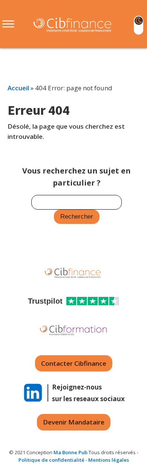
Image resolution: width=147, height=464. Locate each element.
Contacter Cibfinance (73, 363)
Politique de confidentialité (51, 459)
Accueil (18, 88)
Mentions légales (108, 459)
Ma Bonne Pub (70, 452)
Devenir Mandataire (73, 422)
